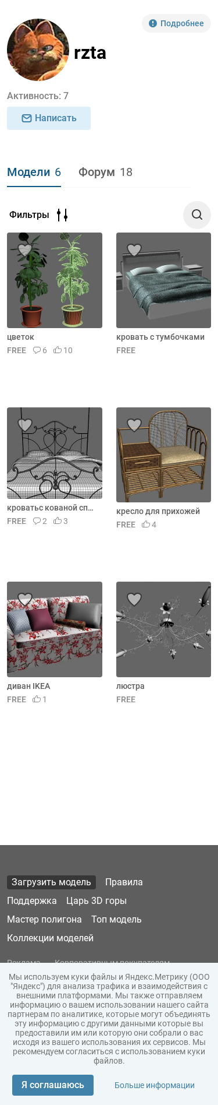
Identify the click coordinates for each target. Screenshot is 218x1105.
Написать (56, 118)
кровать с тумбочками (160, 337)
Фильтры (29, 214)
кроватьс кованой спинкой (52, 507)
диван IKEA (28, 686)
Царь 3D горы (96, 900)
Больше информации (155, 1085)
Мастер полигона (44, 919)
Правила (124, 882)
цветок (20, 337)
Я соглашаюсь (53, 1084)
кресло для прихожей (158, 511)
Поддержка (32, 900)
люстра (130, 686)
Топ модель (116, 919)
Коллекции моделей (50, 938)
